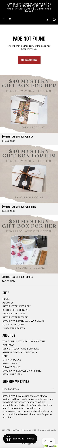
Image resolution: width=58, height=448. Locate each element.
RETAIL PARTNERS (12, 374)
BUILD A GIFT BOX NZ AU (15, 310)
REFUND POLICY (11, 363)
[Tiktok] (34, 443)
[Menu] (3, 19)
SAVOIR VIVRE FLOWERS (15, 317)
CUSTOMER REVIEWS (13, 328)
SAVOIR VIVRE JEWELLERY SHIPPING (21, 370)
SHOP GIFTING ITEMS (13, 313)
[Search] (10, 19)
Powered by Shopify (47, 430)
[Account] (47, 19)
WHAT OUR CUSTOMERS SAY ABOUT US (23, 341)
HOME (5, 299)
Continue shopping (29, 60)
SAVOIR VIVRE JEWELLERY (16, 306)
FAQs (5, 356)
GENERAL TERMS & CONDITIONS (19, 352)
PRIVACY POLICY (11, 367)
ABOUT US (8, 302)
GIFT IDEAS (8, 345)
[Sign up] (53, 389)
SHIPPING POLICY (11, 359)
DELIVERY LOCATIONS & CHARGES (20, 348)
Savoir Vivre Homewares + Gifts (23, 430)
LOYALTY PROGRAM (13, 324)
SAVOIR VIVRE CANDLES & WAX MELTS (23, 320)
